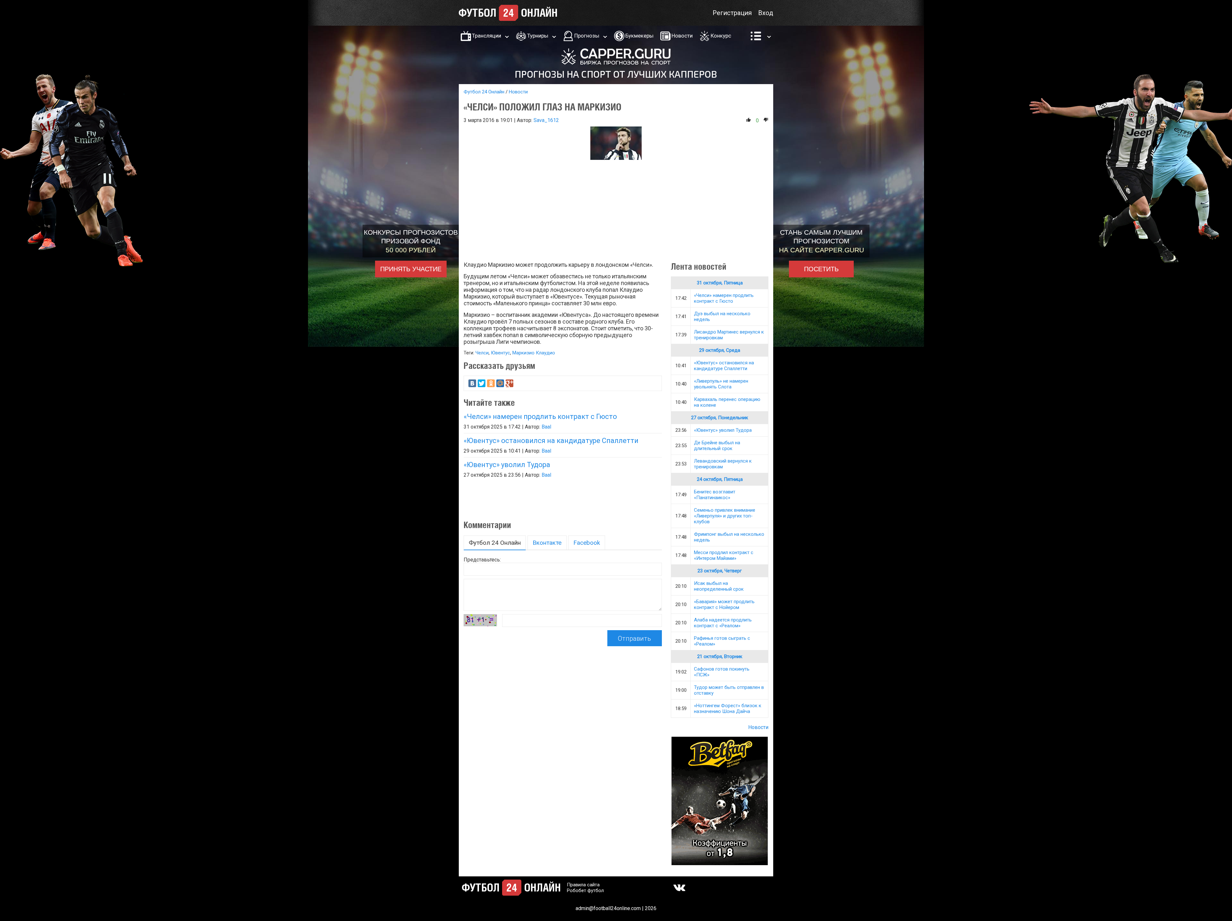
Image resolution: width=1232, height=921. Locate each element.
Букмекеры (639, 35)
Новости (682, 35)
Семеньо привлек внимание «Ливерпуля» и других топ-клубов (724, 516)
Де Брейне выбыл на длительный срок (717, 445)
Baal (546, 427)
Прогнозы (586, 35)
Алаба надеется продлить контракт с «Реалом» (723, 623)
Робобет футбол (585, 890)
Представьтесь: (482, 560)
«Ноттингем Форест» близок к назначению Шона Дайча (727, 708)
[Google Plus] (509, 383)
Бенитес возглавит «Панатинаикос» (714, 494)
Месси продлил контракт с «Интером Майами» (723, 555)
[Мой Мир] (500, 383)
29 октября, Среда (719, 350)
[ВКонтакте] (472, 383)
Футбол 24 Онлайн (484, 92)
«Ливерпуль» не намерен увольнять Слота (721, 384)
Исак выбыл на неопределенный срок (719, 586)
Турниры (537, 35)
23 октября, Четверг (719, 571)
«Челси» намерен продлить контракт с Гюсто (540, 417)
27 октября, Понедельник (719, 418)
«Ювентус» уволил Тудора (507, 465)
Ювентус (500, 353)
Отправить (634, 638)
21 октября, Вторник (719, 656)
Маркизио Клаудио (533, 353)
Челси (482, 353)
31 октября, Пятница (720, 283)
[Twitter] (481, 383)
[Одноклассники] (491, 383)
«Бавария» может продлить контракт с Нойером (724, 604)
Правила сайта (583, 885)
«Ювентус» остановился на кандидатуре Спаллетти (551, 441)
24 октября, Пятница (720, 479)
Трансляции (486, 35)
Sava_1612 (546, 120)
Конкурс (721, 35)
